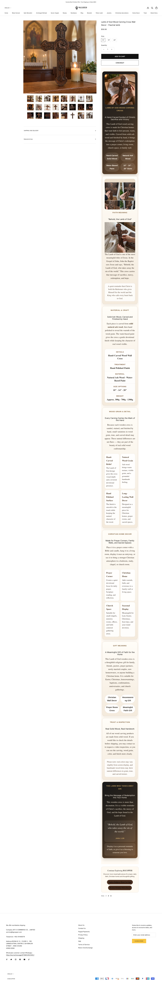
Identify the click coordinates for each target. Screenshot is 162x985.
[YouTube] (24, 959)
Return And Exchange (85, 948)
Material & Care (28, 139)
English (7, 8)
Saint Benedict (28, 13)
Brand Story (154, 13)
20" (115, 40)
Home (6, 13)
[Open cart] (156, 8)
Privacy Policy (83, 935)
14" (109, 40)
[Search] (152, 8)
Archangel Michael (41, 13)
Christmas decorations (121, 13)
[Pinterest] (110, 895)
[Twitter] (108, 895)
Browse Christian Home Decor (120, 888)
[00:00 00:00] (59, 57)
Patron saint (99, 13)
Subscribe (139, 941)
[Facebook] (106, 895)
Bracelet (89, 13)
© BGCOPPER (11, 978)
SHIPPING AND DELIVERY (31, 130)
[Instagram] (15, 959)
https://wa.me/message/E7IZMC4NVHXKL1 (20, 955)
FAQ (79, 941)
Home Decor (136, 13)
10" (103, 40)
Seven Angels (55, 13)
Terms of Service (84, 944)
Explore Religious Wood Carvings (120, 882)
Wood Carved (16, 13)
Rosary (65, 13)
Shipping (81, 938)
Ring (82, 13)
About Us (81, 925)
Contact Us (82, 928)
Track (145, 13)
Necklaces (74, 13)
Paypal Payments (84, 932)
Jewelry (109, 13)
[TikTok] (29, 959)
